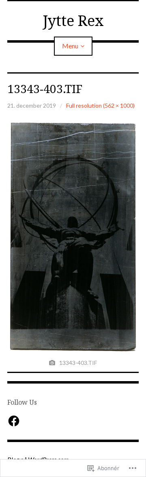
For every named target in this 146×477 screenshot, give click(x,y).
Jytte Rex (73, 20)
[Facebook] (13, 420)
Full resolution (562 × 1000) (100, 105)
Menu (70, 46)
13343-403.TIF (44, 88)
